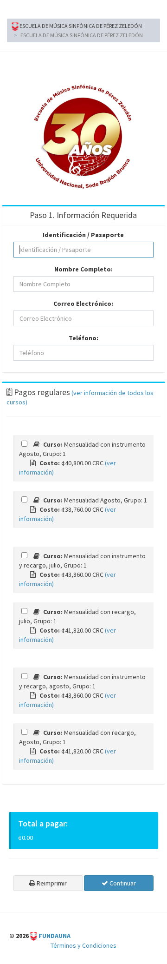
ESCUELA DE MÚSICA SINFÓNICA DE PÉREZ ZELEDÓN (80, 25)
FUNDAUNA (55, 935)
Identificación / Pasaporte (83, 235)
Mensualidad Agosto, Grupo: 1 (94, 500)
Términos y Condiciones (83, 945)
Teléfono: (83, 338)
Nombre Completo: (83, 269)
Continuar (122, 883)
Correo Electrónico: (83, 303)
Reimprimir (51, 883)
